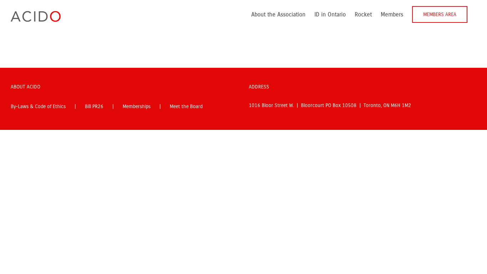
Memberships (136, 106)
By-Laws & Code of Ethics (38, 106)
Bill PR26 (94, 106)
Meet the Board (186, 106)
